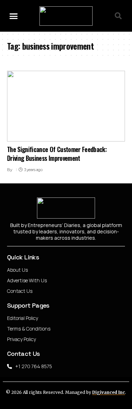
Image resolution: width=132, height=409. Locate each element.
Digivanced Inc (108, 392)
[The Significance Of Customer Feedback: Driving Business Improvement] (66, 106)
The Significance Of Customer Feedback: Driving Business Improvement (57, 154)
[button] (13, 16)
